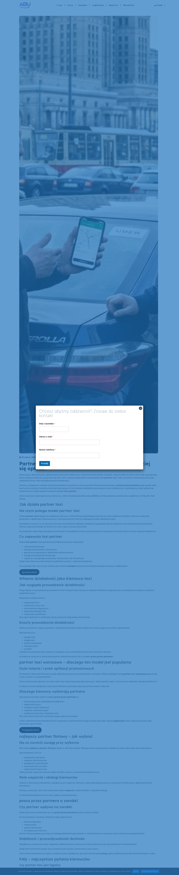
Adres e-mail (46, 437)
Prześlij (44, 463)
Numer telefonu (47, 450)
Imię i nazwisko (47, 424)
